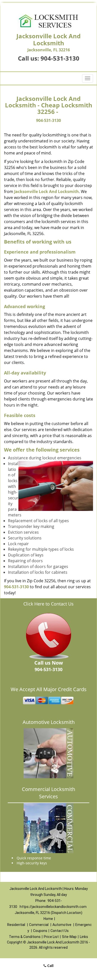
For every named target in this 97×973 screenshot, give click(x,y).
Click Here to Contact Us (48, 604)
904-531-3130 (60, 58)
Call (49, 965)
